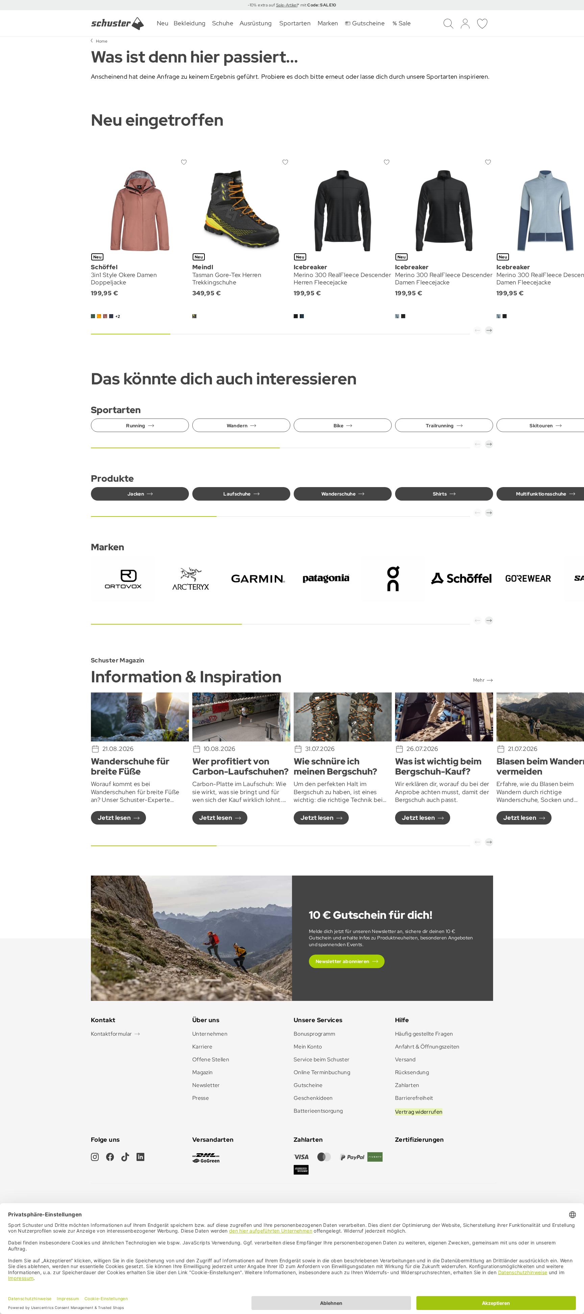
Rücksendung (412, 1072)
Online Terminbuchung (322, 1072)
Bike (338, 426)
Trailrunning (440, 426)
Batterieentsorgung (318, 1110)
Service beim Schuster (322, 1059)
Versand (405, 1059)
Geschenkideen (313, 1098)
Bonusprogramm (315, 1033)
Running (135, 426)
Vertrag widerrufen (418, 1111)
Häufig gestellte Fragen (424, 1033)
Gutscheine (308, 1085)
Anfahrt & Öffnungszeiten (427, 1046)
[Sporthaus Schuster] (117, 23)
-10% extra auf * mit (292, 5)
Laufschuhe (237, 494)
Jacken (135, 494)
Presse (200, 1098)
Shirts (440, 494)
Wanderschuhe (338, 494)
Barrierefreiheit (414, 1098)
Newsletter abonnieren (342, 961)
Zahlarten (407, 1085)
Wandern (237, 426)
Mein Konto (308, 1046)
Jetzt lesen (114, 818)
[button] (477, 330)
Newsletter (206, 1085)
